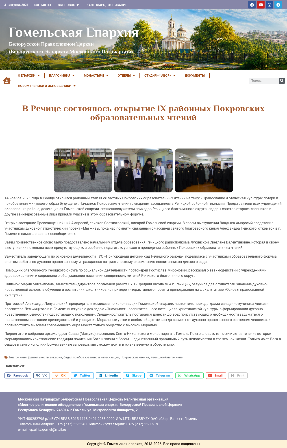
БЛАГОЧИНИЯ (59, 75)
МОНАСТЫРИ (94, 75)
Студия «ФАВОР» (157, 75)
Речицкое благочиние (166, 357)
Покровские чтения (134, 357)
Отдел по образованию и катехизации (91, 357)
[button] (17, 375)
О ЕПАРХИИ (26, 75)
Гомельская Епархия (74, 32)
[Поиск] (282, 81)
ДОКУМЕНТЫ (195, 75)
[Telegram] (278, 5)
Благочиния (18, 357)
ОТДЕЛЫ (124, 75)
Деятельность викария (45, 357)
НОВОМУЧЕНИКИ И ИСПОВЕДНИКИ (44, 86)
